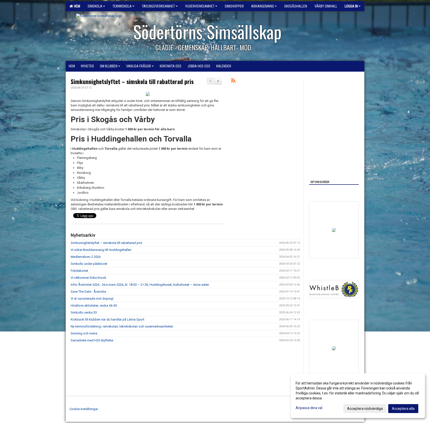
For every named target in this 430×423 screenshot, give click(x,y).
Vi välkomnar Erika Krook (88, 278)
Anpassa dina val (309, 408)
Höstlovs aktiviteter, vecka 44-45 (94, 305)
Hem (76, 6)
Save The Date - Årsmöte (88, 291)
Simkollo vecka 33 (84, 312)
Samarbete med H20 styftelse (92, 340)
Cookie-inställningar (83, 409)
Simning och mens (84, 333)
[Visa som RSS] (233, 81)
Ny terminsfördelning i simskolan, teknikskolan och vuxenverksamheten (122, 326)
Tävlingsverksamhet (158, 6)
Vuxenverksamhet (200, 6)
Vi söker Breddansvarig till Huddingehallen (101, 250)
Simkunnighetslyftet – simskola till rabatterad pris (132, 81)
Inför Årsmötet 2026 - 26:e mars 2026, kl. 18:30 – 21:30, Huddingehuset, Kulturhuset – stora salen (140, 284)
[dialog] (358, 395)
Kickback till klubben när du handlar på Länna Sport (107, 319)
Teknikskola (122, 6)
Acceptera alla (403, 409)
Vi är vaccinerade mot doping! (92, 298)
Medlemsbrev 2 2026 (86, 257)
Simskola (95, 6)
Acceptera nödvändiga (365, 409)
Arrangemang (262, 6)
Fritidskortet (79, 271)
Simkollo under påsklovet (89, 264)
